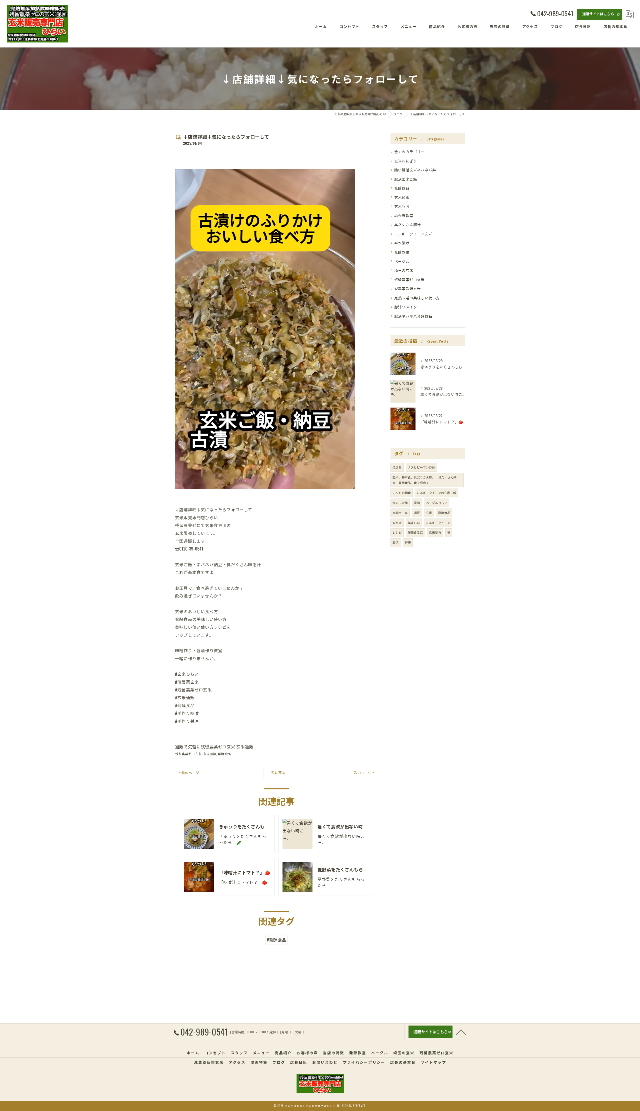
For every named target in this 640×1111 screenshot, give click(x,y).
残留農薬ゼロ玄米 (188, 753)
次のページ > (364, 772)
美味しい (414, 523)
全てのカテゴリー (409, 151)
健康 (408, 542)
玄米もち (402, 206)
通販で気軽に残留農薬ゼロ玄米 (205, 746)
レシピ (397, 532)
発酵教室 (402, 252)
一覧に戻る (276, 772)
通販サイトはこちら (598, 13)
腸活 (395, 542)
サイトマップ (433, 1062)
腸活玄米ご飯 (405, 179)
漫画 (417, 503)
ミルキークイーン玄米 (413, 233)
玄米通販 (245, 746)
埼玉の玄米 (403, 270)
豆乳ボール (400, 513)
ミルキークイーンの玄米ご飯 (436, 493)
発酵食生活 (415, 532)
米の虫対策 (400, 503)
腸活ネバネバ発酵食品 (413, 316)
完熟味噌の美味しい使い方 (417, 297)
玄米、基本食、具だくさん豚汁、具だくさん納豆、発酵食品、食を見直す (424, 480)
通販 (417, 513)
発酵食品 (224, 753)
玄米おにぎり (405, 160)
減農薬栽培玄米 (407, 288)
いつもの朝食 (401, 493)
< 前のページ (189, 772)
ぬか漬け (402, 242)
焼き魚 (397, 467)
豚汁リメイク (405, 306)
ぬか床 (397, 523)
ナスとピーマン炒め (421, 467)
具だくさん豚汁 (407, 224)
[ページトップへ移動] (461, 1032)
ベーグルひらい (436, 503)
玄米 (429, 513)
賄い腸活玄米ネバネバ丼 (415, 169)
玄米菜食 (435, 532)
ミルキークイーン (438, 523)
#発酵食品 (276, 940)
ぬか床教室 (403, 215)
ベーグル (402, 261)
